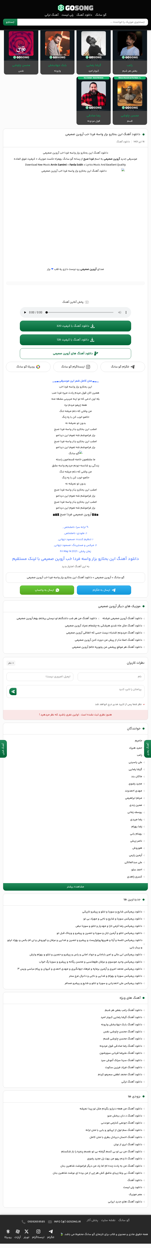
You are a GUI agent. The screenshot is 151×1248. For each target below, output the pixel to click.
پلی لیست (68, 15)
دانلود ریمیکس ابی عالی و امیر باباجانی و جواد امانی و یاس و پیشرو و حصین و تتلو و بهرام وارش (85, 955)
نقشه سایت (108, 1220)
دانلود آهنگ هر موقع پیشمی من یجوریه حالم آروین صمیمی (107, 647)
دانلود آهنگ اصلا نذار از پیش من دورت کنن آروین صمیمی (108, 640)
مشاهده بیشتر (75, 887)
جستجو (10, 22)
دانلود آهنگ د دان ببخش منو (124, 1116)
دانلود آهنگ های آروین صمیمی (73, 353)
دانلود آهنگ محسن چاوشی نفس (122, 1032)
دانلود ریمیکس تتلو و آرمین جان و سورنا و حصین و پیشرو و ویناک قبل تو (99, 933)
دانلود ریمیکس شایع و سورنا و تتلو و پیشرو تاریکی (112, 912)
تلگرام (50, 1237)
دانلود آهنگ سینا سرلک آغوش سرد (121, 1060)
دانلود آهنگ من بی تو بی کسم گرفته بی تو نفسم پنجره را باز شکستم (101, 1152)
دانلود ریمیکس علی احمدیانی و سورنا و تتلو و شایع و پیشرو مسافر (103, 983)
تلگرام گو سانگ (120, 367)
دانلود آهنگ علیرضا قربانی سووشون (120, 1053)
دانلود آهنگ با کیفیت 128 (73, 340)
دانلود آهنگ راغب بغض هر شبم (123, 1010)
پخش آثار (92, 1220)
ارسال (13, 691)
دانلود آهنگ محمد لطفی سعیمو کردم (120, 1074)
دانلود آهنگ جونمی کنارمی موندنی (121, 1123)
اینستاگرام (38, 1237)
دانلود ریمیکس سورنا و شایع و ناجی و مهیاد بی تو (112, 919)
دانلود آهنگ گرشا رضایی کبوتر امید (121, 1017)
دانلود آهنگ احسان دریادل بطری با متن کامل (115, 1137)
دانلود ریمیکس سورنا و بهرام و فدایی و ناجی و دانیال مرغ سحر (105, 976)
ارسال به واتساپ (44, 590)
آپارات (17, 1237)
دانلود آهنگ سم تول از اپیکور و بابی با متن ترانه (114, 1130)
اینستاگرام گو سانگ (73, 367)
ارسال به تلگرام (101, 590)
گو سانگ (75, 7)
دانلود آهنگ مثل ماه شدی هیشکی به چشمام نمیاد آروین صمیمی (103, 626)
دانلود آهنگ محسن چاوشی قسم (122, 1039)
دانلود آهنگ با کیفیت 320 (73, 326)
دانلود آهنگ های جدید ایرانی (125, 1202)
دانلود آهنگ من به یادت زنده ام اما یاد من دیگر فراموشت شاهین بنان (101, 1166)
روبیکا (8, 1237)
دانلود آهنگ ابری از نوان (128, 1144)
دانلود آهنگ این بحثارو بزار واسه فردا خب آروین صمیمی (102, 134)
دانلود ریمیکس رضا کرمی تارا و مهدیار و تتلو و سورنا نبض (109, 926)
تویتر (26, 1237)
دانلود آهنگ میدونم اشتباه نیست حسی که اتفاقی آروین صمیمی (104, 633)
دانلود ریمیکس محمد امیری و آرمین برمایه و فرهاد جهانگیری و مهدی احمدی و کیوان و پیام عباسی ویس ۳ (79, 969)
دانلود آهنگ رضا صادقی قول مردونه (120, 1046)
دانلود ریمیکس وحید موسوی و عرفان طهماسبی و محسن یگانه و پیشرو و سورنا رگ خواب (90, 962)
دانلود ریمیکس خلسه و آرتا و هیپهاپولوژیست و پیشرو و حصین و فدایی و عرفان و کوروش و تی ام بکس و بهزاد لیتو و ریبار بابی (74, 944)
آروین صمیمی (103, 577)
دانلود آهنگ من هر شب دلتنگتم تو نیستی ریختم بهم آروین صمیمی (57, 618)
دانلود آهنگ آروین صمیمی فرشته (122, 618)
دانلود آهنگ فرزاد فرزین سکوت (123, 1067)
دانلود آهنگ (84, 15)
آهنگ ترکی (52, 15)
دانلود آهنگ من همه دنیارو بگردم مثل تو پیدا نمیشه (111, 1109)
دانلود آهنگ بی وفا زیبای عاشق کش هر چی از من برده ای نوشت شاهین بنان (97, 1173)
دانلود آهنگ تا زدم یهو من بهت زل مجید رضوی (114, 1159)
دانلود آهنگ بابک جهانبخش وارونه (121, 1025)
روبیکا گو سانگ (25, 367)
